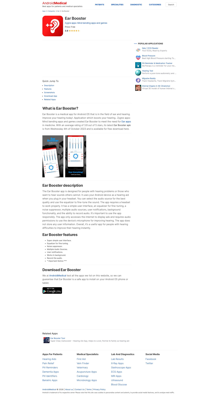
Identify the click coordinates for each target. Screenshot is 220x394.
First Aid (81, 359)
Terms (89, 389)
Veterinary (82, 367)
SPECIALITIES (117, 4)
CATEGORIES (155, 4)
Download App (50, 96)
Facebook (151, 359)
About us (69, 389)
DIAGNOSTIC (136, 4)
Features (47, 89)
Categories (51, 11)
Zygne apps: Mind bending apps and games (86, 23)
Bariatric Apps (49, 380)
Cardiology (82, 376)
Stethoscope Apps (121, 367)
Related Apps (50, 99)
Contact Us (80, 389)
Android (54, 3)
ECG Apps (116, 371)
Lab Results (117, 359)
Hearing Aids (49, 359)
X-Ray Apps (117, 363)
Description (49, 85)
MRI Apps (116, 376)
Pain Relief (48, 363)
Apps (44, 11)
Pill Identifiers (49, 376)
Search (171, 4)
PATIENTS (99, 4)
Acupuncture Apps (87, 371)
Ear (58, 11)
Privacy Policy (99, 389)
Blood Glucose (119, 384)
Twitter (149, 363)
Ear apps (126, 121)
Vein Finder (83, 363)
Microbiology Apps (87, 380)
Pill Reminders (50, 367)
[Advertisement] (87, 58)
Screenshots (49, 92)
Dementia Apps (50, 371)
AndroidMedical (57, 275)
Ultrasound (117, 380)
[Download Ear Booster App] (52, 293)
